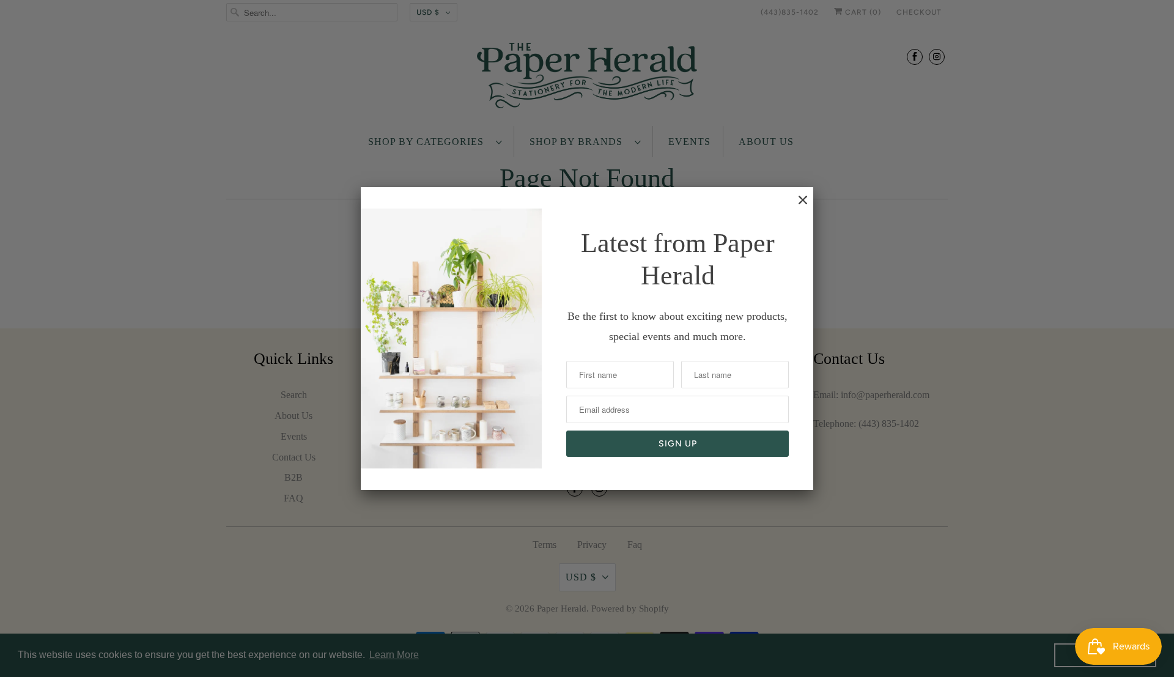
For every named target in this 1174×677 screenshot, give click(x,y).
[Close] (796, 206)
